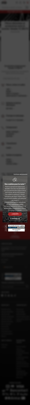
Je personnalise (15, 218)
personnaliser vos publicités (12, 208)
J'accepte (15, 214)
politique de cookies (17, 204)
